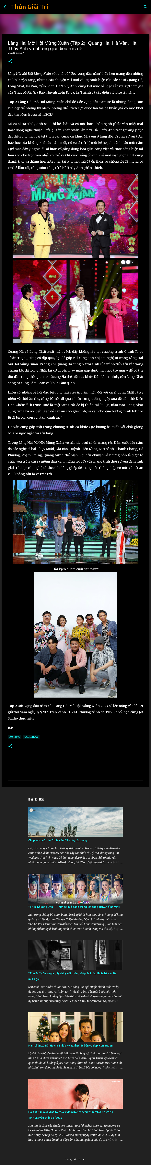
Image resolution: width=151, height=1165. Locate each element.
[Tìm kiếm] (145, 7)
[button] (10, 61)
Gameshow (31, 737)
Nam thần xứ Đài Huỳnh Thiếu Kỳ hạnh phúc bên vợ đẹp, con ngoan (70, 1045)
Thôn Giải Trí (29, 6)
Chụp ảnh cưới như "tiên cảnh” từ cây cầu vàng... (58, 840)
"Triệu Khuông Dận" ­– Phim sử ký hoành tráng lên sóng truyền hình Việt (74, 906)
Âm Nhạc (14, 737)
